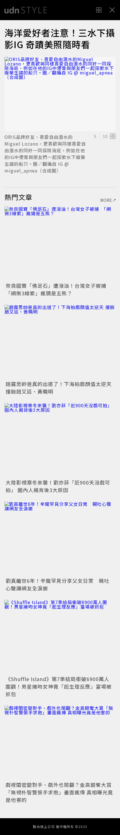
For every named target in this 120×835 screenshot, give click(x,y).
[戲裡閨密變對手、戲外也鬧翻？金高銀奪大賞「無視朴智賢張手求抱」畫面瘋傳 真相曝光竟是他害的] (60, 743)
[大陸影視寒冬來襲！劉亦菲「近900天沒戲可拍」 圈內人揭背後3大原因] (60, 440)
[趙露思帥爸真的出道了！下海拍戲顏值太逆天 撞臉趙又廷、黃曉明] (60, 342)
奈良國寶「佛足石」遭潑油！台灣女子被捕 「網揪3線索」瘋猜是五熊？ (59, 289)
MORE (106, 200)
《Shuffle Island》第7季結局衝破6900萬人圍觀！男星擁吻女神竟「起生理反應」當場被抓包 (59, 686)
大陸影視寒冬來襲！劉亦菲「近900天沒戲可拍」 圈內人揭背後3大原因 (58, 486)
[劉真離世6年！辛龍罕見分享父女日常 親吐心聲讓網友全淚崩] (60, 539)
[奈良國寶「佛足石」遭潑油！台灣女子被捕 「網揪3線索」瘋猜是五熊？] (60, 244)
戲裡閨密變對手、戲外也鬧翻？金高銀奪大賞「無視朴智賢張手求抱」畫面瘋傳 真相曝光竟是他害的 (59, 792)
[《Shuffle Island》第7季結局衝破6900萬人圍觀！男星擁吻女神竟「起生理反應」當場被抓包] (60, 637)
